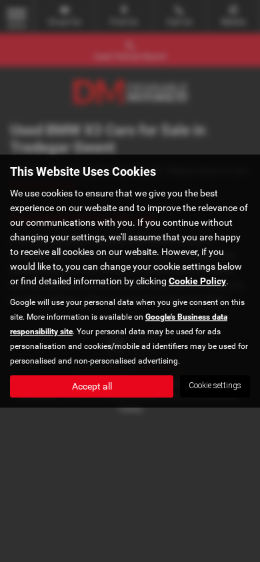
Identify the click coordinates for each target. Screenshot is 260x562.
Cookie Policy (197, 281)
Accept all (92, 386)
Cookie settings (215, 385)
